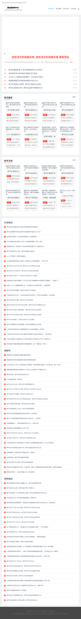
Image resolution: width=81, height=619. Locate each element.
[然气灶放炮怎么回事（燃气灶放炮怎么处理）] (13, 168)
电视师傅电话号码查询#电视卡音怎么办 (23, 80)
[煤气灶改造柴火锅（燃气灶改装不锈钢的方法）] (31, 170)
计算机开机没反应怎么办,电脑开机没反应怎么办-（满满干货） (25, 585)
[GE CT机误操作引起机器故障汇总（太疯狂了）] (13, 131)
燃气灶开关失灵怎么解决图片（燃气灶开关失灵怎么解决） (24, 310)
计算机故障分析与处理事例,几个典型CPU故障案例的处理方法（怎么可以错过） (31, 443)
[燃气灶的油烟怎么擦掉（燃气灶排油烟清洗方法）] (13, 194)
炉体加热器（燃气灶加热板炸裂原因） (18, 457)
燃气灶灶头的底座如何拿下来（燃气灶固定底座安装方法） (24, 447)
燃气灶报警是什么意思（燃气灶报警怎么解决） (21, 251)
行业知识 (73, 8)
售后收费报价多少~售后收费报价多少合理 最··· (26, 70)
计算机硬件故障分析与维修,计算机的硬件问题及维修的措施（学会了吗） (29, 580)
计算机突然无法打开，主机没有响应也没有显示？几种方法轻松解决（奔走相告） (31, 295)
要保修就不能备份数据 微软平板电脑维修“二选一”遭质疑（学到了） (27, 344)
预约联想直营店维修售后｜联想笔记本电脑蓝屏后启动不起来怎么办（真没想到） (31, 502)
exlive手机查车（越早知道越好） (17, 256)
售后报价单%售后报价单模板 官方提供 (23, 73)
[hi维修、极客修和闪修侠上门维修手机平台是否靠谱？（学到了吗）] (49, 194)
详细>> (72, 62)
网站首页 (51, 8)
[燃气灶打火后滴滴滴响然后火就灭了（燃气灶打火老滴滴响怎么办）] (67, 131)
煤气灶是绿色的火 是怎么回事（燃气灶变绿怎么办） (22, 600)
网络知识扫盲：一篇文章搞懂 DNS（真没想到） (21, 472)
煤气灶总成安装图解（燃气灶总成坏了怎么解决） (22, 290)
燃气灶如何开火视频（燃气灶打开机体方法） (20, 394)
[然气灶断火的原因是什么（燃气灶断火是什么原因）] (13, 106)
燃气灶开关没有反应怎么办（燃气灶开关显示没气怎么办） (24, 566)
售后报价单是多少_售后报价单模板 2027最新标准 (22, 236)
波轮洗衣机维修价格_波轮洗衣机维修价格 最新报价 (40, 57)
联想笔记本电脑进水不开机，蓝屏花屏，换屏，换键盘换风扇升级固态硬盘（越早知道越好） (35, 467)
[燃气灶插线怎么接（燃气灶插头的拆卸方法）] (31, 106)
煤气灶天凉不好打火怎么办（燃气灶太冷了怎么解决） (23, 433)
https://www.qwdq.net (36, 614)
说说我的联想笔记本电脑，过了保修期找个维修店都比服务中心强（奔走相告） (31, 546)
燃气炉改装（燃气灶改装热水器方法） (18, 374)
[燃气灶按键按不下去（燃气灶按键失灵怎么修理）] (67, 106)
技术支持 (66, 8)
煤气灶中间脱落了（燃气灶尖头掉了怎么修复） (21, 319)
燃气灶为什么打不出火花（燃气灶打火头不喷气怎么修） (24, 266)
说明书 (7, 350)
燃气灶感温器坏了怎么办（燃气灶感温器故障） (21, 408)
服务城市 (44, 611)
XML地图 (64, 614)
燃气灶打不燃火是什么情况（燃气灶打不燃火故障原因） (24, 517)
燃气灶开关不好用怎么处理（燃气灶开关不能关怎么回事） (24, 314)
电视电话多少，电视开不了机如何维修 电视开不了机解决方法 (25, 246)
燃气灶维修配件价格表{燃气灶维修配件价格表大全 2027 (24, 232)
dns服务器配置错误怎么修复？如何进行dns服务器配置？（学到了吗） (28, 261)
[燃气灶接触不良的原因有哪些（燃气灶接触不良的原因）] (49, 170)
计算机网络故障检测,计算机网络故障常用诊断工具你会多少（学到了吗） (29, 556)
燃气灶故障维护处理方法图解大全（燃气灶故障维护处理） (24, 483)
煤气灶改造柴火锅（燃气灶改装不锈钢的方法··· (26, 88)
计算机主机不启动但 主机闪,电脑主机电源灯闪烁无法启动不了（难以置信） (30, 334)
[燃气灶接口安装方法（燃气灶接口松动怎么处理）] (49, 106)
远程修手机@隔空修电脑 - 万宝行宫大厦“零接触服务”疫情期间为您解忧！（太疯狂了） (33, 280)
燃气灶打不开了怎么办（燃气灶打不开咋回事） (21, 522)
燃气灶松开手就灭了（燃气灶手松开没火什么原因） (22, 275)
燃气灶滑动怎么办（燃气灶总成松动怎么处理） (21, 532)
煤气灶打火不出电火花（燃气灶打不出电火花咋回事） (23, 271)
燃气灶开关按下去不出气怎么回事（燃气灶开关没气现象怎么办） (26, 305)
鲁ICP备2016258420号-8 (54, 614)
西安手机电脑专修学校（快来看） (17, 590)
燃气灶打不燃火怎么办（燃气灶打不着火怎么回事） (22, 512)
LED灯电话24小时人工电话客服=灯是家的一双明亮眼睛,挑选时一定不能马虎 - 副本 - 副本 (34, 365)
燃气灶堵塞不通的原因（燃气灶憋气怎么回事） (21, 404)
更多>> (75, 97)
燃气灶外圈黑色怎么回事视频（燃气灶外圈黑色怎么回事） (24, 324)
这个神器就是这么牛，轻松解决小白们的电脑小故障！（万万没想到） (28, 527)
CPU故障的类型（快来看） (15, 379)
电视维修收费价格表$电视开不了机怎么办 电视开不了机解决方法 (26, 369)
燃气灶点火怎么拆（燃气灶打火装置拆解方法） (21, 384)
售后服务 (59, 8)
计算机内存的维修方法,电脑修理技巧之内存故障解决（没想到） (26, 329)
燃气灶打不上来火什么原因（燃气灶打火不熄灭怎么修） (24, 507)
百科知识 (8, 479)
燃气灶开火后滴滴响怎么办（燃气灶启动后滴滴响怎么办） (24, 595)
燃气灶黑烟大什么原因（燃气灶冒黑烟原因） (20, 462)
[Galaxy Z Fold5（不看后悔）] (67, 192)
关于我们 (37, 611)
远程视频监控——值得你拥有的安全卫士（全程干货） (23, 423)
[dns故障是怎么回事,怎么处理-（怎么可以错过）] (31, 131)
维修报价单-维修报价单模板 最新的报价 (19, 355)
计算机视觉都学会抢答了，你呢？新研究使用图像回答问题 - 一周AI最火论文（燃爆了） (33, 551)
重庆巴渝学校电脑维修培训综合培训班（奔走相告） (22, 413)
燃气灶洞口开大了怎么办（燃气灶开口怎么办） (21, 561)
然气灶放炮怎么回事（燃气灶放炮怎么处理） (25, 84)
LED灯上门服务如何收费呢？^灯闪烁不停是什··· (27, 77)
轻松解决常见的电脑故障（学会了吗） (18, 428)
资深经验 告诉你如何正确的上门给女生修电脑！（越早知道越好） (27, 537)
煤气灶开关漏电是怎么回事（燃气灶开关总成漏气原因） (24, 571)
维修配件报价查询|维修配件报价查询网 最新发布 (21, 360)
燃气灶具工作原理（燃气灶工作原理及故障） (20, 576)
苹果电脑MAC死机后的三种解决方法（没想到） (21, 452)
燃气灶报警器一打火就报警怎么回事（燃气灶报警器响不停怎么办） (27, 493)
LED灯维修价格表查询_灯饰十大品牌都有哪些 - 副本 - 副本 (24, 241)
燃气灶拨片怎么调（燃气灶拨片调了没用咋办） (21, 488)
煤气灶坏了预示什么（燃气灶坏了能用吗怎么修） (22, 438)
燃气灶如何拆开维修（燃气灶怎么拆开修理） (20, 300)
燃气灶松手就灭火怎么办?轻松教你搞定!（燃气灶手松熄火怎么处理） (28, 399)
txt (67, 614)
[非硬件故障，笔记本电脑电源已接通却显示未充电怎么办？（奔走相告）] (49, 133)
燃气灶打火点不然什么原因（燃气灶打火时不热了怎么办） (24, 389)
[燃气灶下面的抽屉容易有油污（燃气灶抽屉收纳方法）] (31, 194)
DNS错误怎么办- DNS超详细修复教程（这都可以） (22, 498)
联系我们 (52, 611)
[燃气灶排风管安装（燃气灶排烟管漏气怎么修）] (67, 170)
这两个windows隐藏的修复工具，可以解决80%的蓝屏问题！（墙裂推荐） (29, 285)
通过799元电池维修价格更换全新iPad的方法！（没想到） (24, 418)
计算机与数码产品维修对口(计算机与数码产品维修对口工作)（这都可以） (29, 339)
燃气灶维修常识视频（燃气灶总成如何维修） (20, 541)
